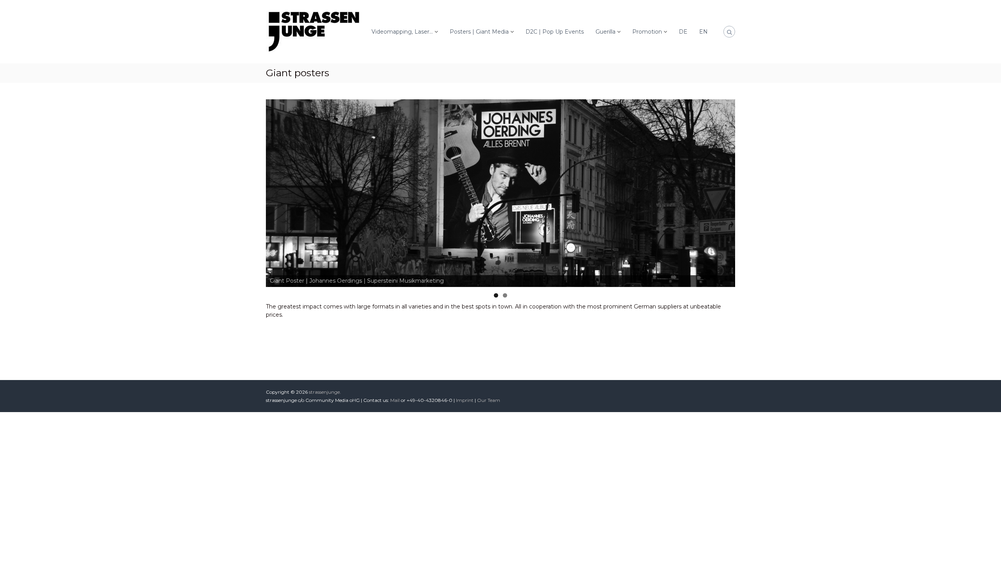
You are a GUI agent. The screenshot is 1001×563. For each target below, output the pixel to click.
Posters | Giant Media (479, 31)
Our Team (488, 400)
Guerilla (605, 31)
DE (683, 31)
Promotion (647, 31)
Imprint (465, 400)
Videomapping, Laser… (402, 31)
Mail (395, 400)
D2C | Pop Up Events (555, 31)
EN (703, 31)
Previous (252, 191)
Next (749, 191)
